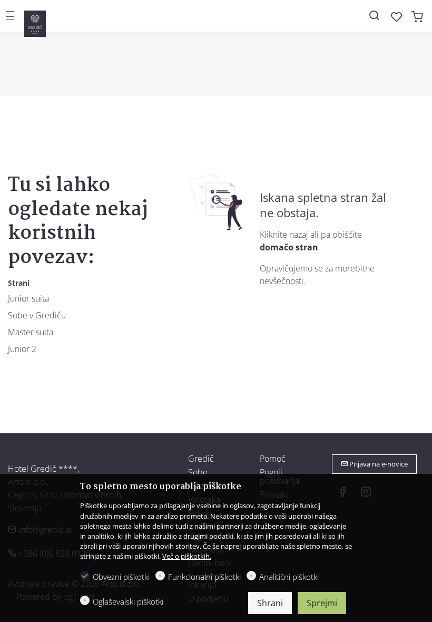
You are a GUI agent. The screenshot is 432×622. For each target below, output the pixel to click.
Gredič (201, 458)
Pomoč (273, 458)
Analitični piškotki (289, 576)
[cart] (417, 17)
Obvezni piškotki (121, 576)
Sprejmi (322, 603)
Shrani (270, 603)
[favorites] (396, 17)
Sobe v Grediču (37, 315)
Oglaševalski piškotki (128, 601)
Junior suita (28, 298)
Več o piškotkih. (186, 556)
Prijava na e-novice (378, 464)
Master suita (30, 332)
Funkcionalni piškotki (204, 576)
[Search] (374, 15)
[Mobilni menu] (10, 16)
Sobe (198, 472)
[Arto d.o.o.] (66, 19)
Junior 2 (22, 349)
